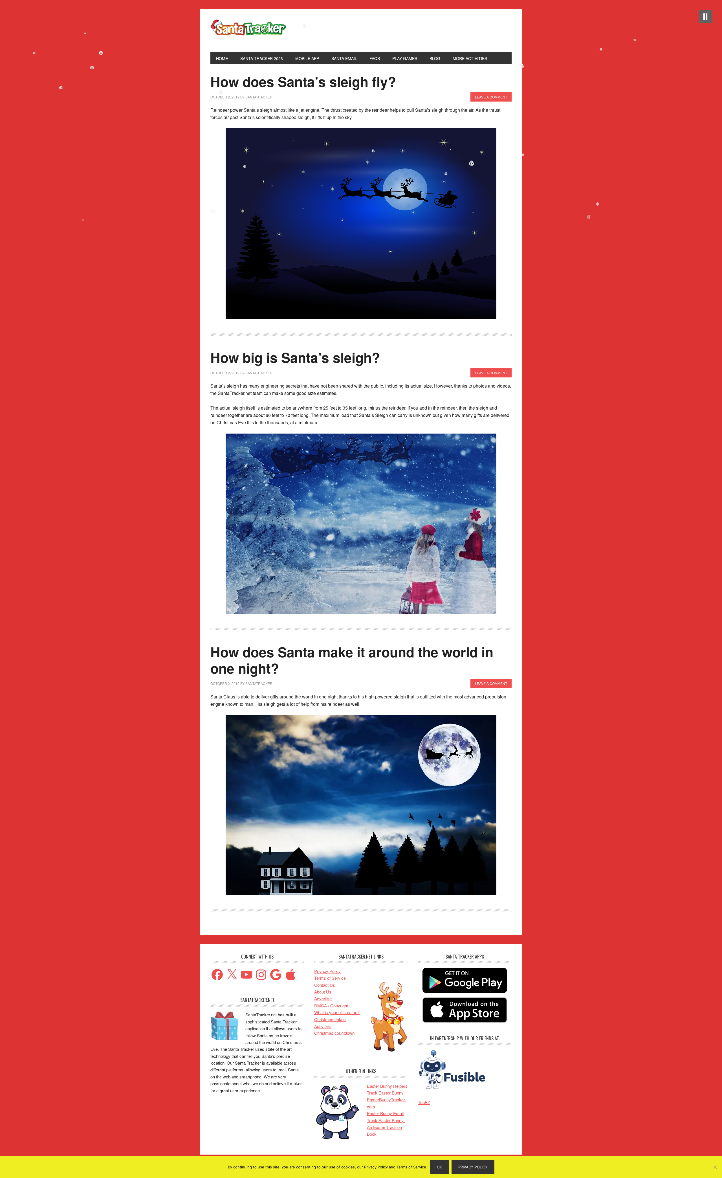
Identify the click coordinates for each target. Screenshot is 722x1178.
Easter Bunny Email (385, 1113)
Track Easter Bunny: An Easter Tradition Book (386, 1127)
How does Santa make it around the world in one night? (351, 660)
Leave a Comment (491, 96)
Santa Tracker (248, 30)
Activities (322, 1026)
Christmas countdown (334, 1033)
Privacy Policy (327, 971)
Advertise (323, 998)
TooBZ (424, 1102)
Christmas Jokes (330, 1019)
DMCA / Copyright (331, 1005)
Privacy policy (473, 1167)
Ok (439, 1167)
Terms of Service (330, 978)
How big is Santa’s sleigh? (295, 357)
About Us (322, 992)
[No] (715, 1167)
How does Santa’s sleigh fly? (303, 81)
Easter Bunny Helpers (387, 1086)
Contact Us (324, 985)
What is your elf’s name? (337, 1012)
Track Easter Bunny (385, 1093)
